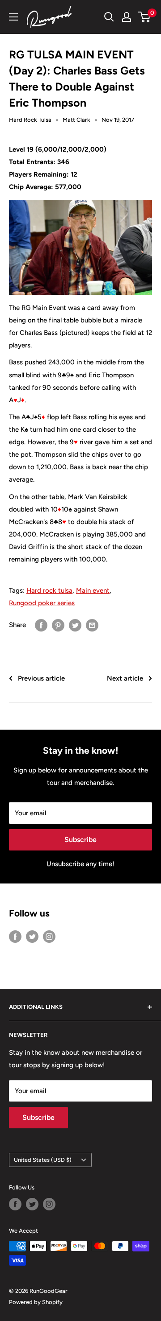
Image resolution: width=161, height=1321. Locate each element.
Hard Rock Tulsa (30, 119)
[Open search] (109, 17)
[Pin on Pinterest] (58, 624)
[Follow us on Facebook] (15, 936)
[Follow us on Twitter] (32, 936)
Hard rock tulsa (49, 590)
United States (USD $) (43, 1159)
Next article (125, 678)
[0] (144, 17)
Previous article (41, 678)
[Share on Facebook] (41, 624)
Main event (93, 590)
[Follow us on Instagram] (49, 936)
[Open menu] (13, 17)
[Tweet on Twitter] (75, 624)
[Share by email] (92, 624)
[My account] (126, 17)
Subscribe (80, 839)
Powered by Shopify (36, 1302)
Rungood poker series (42, 603)
